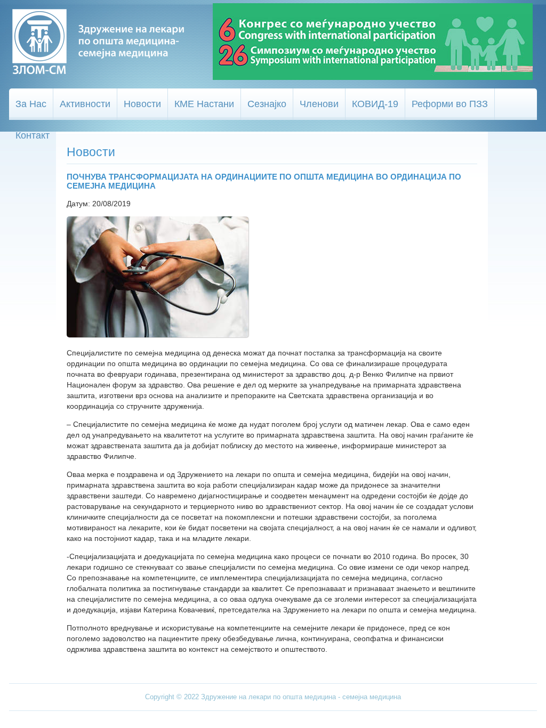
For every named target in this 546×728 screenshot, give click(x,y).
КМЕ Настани (204, 104)
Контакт (32, 135)
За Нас (30, 104)
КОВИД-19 (375, 104)
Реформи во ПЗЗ (450, 104)
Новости (142, 104)
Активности (85, 104)
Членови (319, 104)
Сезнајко (266, 104)
